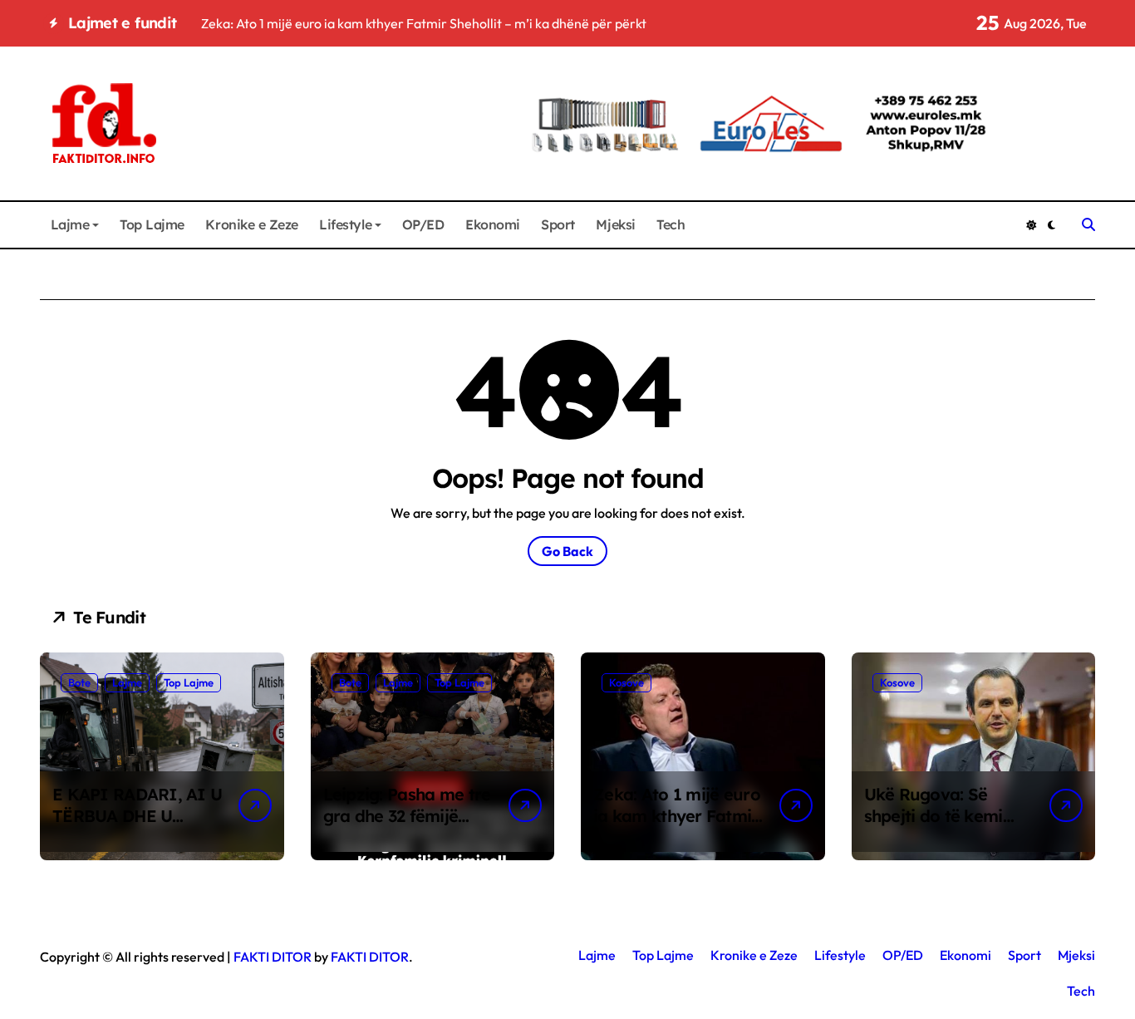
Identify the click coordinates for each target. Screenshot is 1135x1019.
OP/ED (423, 224)
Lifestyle (345, 224)
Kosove (626, 682)
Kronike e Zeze (251, 224)
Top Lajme (152, 224)
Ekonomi (492, 224)
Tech (670, 224)
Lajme (70, 224)
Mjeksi (615, 224)
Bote (79, 682)
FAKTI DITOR (272, 956)
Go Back (567, 551)
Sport (558, 224)
